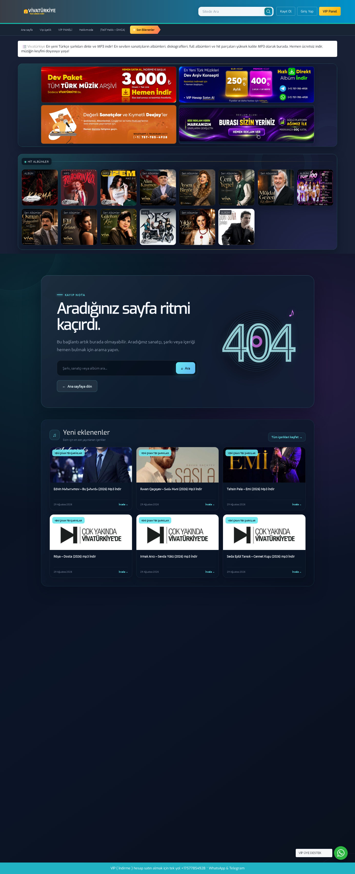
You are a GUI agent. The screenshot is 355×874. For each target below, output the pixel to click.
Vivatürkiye (36, 46)
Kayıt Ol (286, 11)
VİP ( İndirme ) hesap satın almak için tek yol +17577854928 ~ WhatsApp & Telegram (177, 868)
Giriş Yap (307, 11)
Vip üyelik (45, 30)
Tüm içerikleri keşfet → (287, 437)
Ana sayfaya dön (77, 386)
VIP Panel (330, 11)
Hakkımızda (86, 30)
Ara (185, 368)
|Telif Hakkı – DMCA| (112, 30)
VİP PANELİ (65, 30)
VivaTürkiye (40, 11)
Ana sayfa (27, 30)
